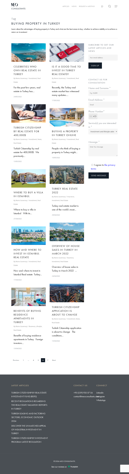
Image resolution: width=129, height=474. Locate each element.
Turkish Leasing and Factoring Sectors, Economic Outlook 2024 (28, 417)
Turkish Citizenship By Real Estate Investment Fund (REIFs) (29, 394)
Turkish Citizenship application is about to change (65, 311)
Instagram (100, 396)
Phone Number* (96, 114)
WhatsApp (100, 400)
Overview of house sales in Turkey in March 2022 (66, 249)
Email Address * (96, 99)
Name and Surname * (99, 88)
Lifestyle (39, 326)
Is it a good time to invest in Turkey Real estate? (66, 70)
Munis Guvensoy (21, 78)
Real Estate (17, 143)
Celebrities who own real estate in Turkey (27, 70)
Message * (94, 142)
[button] (116, 6)
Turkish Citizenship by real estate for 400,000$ (27, 131)
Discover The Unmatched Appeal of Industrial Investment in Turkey (28, 429)
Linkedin (99, 392)
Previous (16, 360)
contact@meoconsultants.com (86, 396)
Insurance (70, 197)
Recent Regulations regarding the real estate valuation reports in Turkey (29, 405)
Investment (33, 78)
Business (70, 258)
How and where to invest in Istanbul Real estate (27, 253)
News (39, 139)
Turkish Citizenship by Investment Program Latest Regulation (29, 440)
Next (54, 360)
